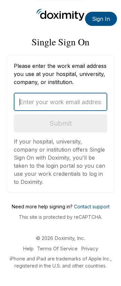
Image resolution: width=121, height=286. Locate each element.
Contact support (92, 206)
